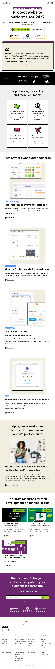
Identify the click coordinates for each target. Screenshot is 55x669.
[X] (3, 627)
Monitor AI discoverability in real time (27, 269)
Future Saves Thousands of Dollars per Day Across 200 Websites (25, 469)
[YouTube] (7, 627)
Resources (30, 635)
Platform (4, 635)
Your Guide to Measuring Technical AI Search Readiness (40, 525)
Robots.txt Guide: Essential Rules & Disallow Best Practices (14, 556)
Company (43, 635)
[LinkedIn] (5, 627)
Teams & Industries (19, 635)
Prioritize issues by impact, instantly (26, 205)
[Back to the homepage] (6, 3)
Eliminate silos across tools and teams (27, 400)
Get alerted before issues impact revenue (18, 333)
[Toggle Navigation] (52, 2)
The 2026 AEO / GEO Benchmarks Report (11, 525)
